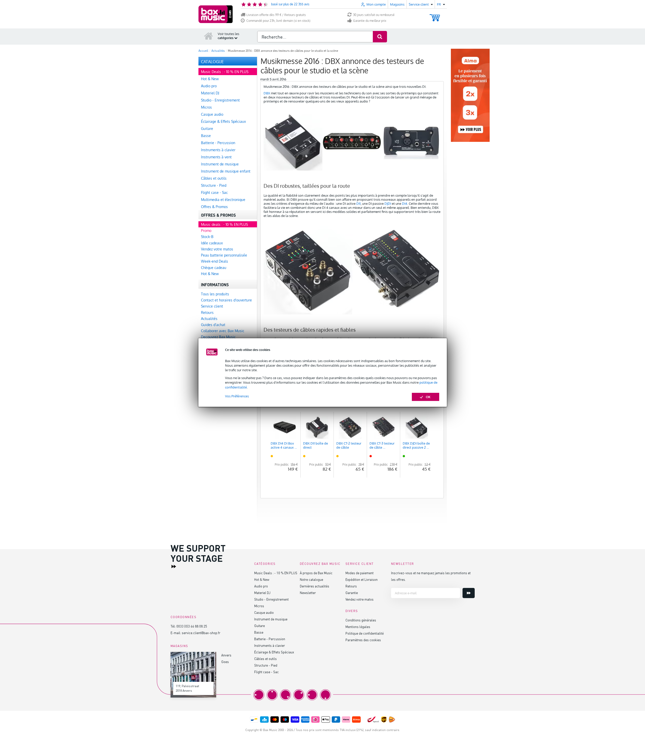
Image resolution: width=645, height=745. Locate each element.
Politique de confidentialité (364, 633)
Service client (359, 564)
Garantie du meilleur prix (369, 21)
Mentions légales (357, 626)
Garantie (351, 592)
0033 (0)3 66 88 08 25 (191, 626)
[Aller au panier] (434, 15)
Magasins (397, 4)
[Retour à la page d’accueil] (208, 36)
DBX (267, 93)
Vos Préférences (237, 396)
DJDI (387, 203)
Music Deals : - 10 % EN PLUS (275, 573)
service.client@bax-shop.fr (201, 633)
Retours (351, 586)
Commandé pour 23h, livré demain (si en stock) (278, 21)
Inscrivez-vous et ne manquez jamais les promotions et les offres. (431, 576)
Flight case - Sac (266, 672)
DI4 (404, 203)
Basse (258, 632)
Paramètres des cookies (363, 640)
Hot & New (261, 579)
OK (428, 397)
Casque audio (264, 612)
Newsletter (308, 592)
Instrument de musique (270, 619)
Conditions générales (360, 620)
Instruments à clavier (269, 645)
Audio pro (261, 586)
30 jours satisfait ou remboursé (374, 15)
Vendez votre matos (359, 599)
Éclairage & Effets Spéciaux (274, 652)
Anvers (226, 655)
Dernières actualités (314, 586)
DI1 (358, 203)
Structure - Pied (265, 665)
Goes (225, 661)
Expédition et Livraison (361, 579)
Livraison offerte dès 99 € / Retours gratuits (276, 15)
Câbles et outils (265, 658)
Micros (259, 606)
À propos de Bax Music (316, 573)
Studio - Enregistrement (271, 599)
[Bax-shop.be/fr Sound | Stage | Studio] (215, 14)
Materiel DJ (262, 592)
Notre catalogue (311, 579)
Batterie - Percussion (269, 639)
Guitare (259, 625)
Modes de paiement (359, 573)
